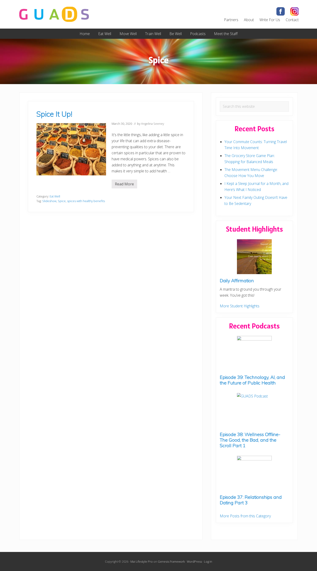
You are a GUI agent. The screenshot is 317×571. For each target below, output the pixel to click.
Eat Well (55, 196)
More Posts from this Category (245, 515)
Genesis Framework (171, 561)
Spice (62, 201)
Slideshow (49, 201)
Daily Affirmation (237, 280)
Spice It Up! (54, 113)
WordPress (194, 561)
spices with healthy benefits (86, 201)
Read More (124, 184)
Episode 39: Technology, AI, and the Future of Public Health (252, 380)
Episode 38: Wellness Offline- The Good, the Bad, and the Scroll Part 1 (250, 439)
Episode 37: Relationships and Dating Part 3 (251, 499)
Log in (208, 561)
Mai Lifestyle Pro (141, 561)
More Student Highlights (239, 305)
